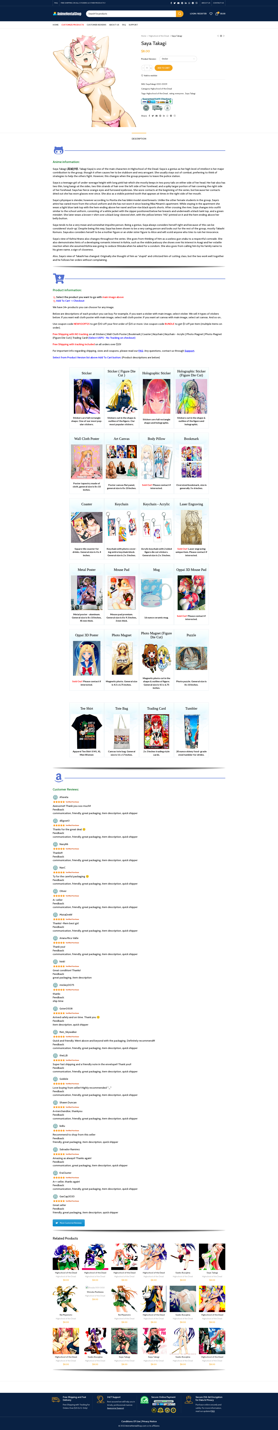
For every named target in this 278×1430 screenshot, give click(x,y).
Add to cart (164, 68)
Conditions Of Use (130, 1421)
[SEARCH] (179, 13)
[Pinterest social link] (182, 3)
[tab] (139, 137)
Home (144, 36)
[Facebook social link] (171, 3)
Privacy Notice (149, 1421)
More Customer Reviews (71, 1223)
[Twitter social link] (175, 3)
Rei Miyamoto (66, 1314)
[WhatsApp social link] (189, 3)
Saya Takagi (190, 93)
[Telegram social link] (193, 3)
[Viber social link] (197, 3)
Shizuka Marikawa (95, 1292)
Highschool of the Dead (159, 36)
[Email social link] (178, 3)
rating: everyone (176, 93)
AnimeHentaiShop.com (136, 1426)
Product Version (148, 59)
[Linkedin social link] (186, 3)
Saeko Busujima (182, 1272)
